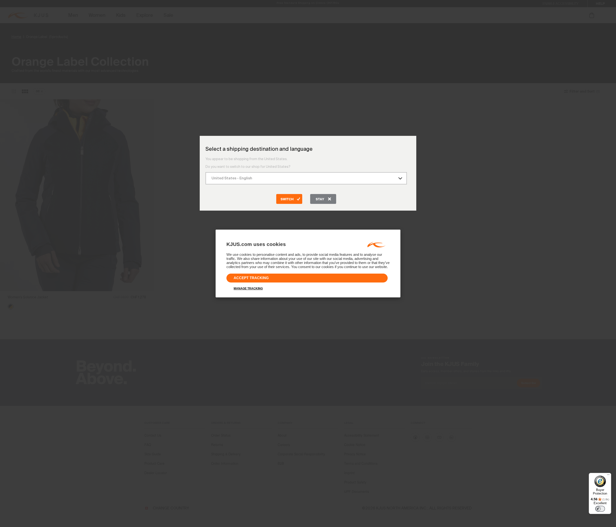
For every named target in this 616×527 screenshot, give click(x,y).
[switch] (600, 509)
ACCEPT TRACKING (251, 278)
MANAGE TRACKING (248, 288)
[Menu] (608, 476)
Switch (287, 199)
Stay (320, 199)
